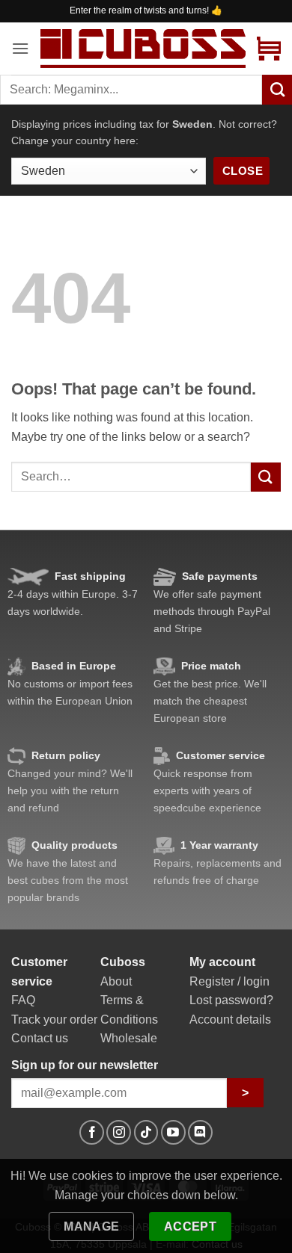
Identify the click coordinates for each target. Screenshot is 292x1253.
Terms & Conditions (129, 1010)
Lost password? (231, 1000)
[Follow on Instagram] (118, 1132)
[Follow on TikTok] (146, 1132)
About (116, 981)
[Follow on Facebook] (91, 1132)
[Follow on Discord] (200, 1132)
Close (242, 170)
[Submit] (266, 477)
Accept (190, 1226)
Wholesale (128, 1038)
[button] (20, 48)
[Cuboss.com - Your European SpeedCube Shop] (143, 48)
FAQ (23, 1000)
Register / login (229, 981)
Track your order (54, 1019)
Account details (230, 1019)
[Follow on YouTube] (173, 1132)
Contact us (39, 1038)
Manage (92, 1226)
